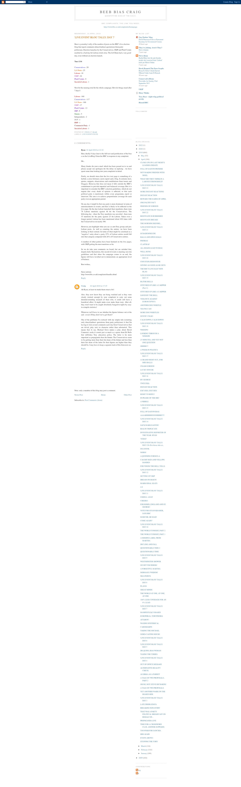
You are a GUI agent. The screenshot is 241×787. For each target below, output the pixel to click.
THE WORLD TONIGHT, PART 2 (152, 530)
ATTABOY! (144, 619)
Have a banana (143, 50)
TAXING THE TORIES (148, 654)
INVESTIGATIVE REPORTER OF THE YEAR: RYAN (153, 433)
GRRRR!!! (144, 346)
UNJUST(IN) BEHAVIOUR (150, 261)
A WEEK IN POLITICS (149, 349)
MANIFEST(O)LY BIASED (150, 612)
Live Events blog (90, 134)
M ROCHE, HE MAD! (148, 517)
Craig (83, 285)
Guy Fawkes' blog (146, 37)
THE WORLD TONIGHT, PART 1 (152, 534)
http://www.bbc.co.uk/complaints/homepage (120, 27)
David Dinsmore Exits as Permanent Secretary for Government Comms (151, 40)
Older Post (128, 395)
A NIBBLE (144, 401)
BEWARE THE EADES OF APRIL (153, 199)
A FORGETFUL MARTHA (150, 568)
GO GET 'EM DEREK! (148, 565)
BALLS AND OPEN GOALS (150, 237)
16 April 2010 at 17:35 (98, 286)
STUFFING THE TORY (149, 741)
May (143, 155)
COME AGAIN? (146, 520)
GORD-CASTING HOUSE (150, 634)
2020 (141, 149)
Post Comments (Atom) (93, 400)
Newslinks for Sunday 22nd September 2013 (148, 82)
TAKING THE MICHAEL (149, 630)
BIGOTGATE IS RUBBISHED (151, 216)
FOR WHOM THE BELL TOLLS (152, 466)
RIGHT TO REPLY (147, 394)
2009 (141, 758)
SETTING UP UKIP (147, 476)
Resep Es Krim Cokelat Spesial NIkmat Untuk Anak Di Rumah (149, 71)
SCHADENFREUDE (148, 233)
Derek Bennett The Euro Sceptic (151, 68)
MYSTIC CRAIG (146, 316)
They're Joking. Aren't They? (150, 47)
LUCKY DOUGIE (147, 369)
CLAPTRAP (145, 244)
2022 (141, 145)
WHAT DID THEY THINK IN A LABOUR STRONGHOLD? (152, 180)
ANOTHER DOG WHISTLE (150, 305)
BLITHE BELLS (146, 281)
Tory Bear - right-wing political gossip (151, 97)
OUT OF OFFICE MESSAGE (151, 664)
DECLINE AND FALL (148, 544)
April (143, 159)
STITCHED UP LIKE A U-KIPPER (153, 291)
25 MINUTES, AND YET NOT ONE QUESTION (151, 341)
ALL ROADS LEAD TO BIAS (151, 248)
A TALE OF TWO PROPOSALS (152, 688)
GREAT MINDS (146, 589)
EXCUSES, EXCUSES (148, 390)
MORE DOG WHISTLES (149, 312)
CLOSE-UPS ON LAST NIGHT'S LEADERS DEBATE (152, 164)
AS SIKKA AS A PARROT (150, 674)
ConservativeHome (146, 78)
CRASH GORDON (147, 366)
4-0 (141, 487)
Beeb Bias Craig (120, 11)
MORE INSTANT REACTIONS (152, 191)
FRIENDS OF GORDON (149, 206)
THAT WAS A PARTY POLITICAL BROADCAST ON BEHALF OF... (153, 714)
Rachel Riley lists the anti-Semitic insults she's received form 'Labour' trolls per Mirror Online (150, 60)
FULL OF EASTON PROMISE (151, 169)
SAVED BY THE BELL (149, 295)
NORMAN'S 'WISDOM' (149, 572)
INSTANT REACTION (148, 195)
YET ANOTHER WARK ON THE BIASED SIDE (152, 693)
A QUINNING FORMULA (150, 456)
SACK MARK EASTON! (149, 425)
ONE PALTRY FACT (148, 202)
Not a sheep (143, 55)
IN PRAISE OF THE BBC (149, 398)
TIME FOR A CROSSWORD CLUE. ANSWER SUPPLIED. (152, 725)
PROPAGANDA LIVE (148, 720)
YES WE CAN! (146, 309)
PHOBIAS (144, 240)
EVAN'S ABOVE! (146, 738)
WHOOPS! (144, 329)
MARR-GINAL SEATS (148, 483)
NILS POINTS (145, 576)
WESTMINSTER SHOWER (150, 561)
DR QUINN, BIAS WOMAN (150, 650)
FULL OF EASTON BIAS (149, 411)
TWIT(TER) (144, 383)
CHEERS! (144, 500)
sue (138, 773)
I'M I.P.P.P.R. (145, 448)
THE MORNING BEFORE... (150, 223)
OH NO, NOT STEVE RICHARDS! (153, 684)
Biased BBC (143, 102)
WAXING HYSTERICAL (149, 623)
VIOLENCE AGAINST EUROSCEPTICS (148, 300)
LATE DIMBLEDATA (148, 704)
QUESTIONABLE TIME (149, 551)
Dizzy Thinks (144, 92)
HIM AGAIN (145, 734)
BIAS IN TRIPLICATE (148, 428)
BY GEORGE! (145, 379)
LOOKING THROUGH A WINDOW (149, 334)
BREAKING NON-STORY (150, 708)
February (144, 749)
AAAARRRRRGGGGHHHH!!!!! (152, 415)
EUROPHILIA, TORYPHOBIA (151, 616)
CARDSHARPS (146, 627)
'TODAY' (143, 439)
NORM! (143, 452)
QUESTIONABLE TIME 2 (150, 548)
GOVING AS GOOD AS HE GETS (152, 265)
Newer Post (78, 395)
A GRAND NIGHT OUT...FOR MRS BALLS (151, 361)
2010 (141, 152)
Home (103, 395)
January (144, 753)
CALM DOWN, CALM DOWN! (152, 319)
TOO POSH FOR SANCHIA (150, 730)
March (143, 746)
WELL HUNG (145, 251)
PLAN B (143, 586)
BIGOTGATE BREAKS (149, 219)
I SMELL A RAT (146, 497)
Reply (83, 278)
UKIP (141, 89)
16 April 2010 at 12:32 (94, 150)
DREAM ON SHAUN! (148, 479)
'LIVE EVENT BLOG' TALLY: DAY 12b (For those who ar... (152, 443)
